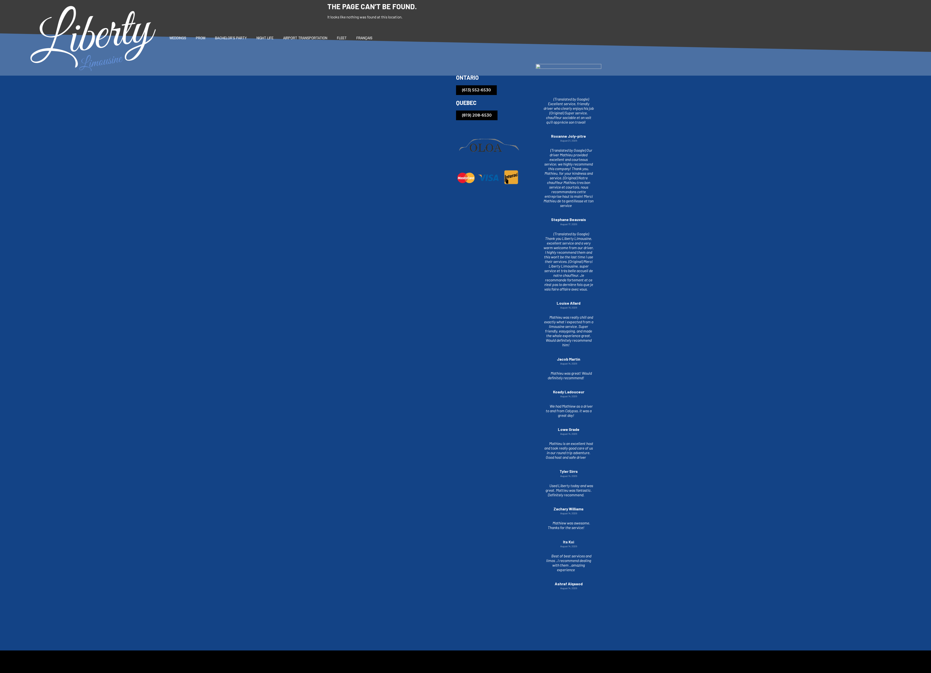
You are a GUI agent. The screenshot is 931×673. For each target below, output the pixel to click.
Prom (200, 37)
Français (364, 37)
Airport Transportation (305, 37)
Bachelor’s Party (231, 37)
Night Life (265, 37)
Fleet (342, 37)
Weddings (177, 37)
